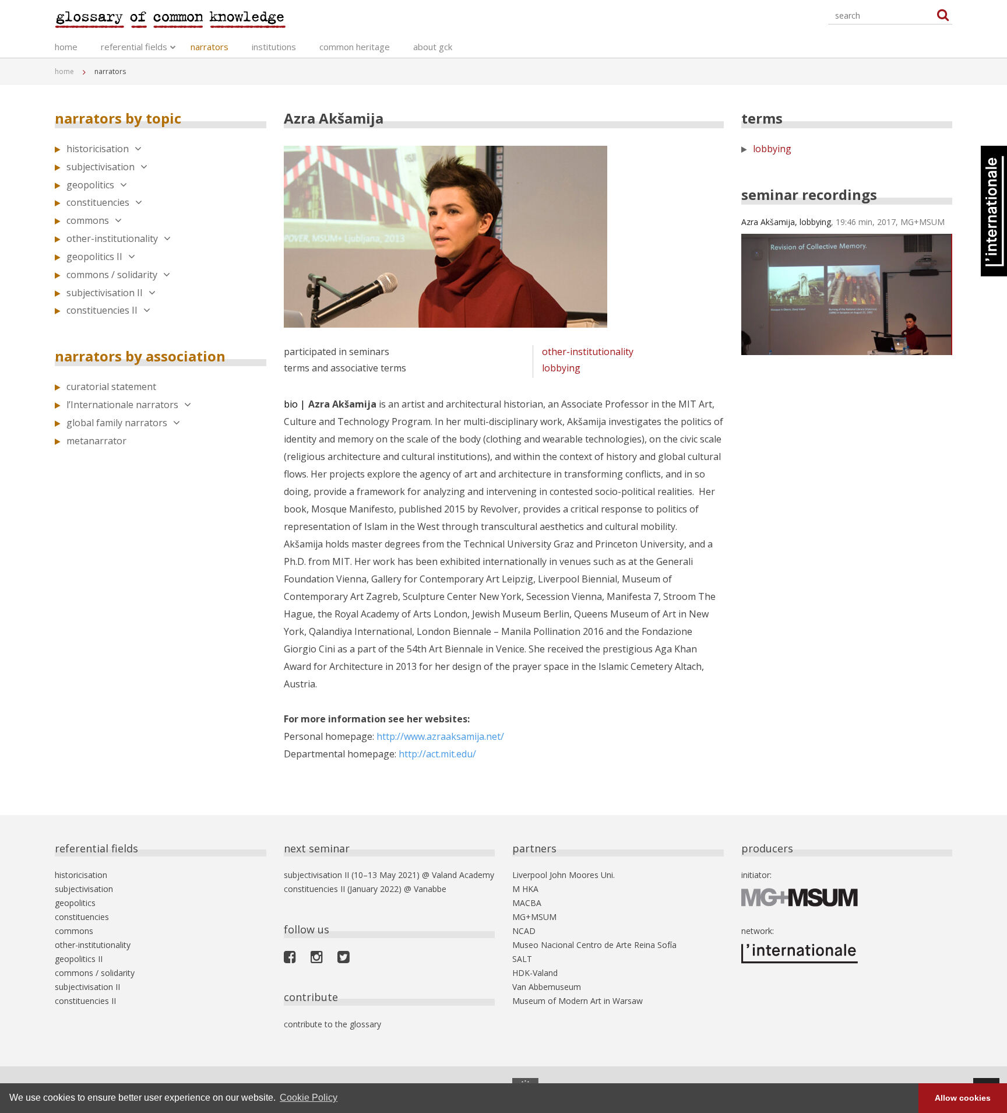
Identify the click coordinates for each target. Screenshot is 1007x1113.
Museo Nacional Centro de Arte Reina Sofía (594, 944)
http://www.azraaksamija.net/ (440, 736)
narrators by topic (118, 118)
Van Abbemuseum (546, 986)
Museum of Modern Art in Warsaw (577, 1000)
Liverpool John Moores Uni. (563, 874)
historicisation (97, 148)
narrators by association (140, 356)
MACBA (526, 902)
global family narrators (116, 422)
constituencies (97, 202)
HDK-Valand (535, 972)
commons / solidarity (111, 274)
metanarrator (96, 440)
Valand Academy (463, 874)
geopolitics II (94, 256)
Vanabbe (430, 888)
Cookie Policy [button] (308, 1098)
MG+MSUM (534, 916)
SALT (522, 958)
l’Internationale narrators (122, 404)
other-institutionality (112, 238)
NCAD (524, 930)
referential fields (134, 46)
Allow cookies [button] (963, 1098)
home (66, 46)
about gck (432, 46)
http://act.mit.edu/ (437, 753)
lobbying (561, 367)
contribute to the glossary (332, 1024)
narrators (209, 46)
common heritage (354, 46)
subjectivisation (100, 166)
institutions (274, 46)
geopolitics (90, 184)
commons (87, 220)
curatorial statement (111, 386)
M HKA (525, 888)
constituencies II (102, 310)
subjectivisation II (104, 292)
